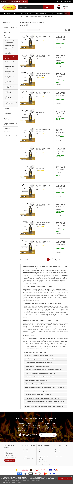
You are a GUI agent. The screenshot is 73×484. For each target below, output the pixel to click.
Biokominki (7, 135)
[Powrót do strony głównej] (22, 17)
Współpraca (58, 456)
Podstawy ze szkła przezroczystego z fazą (9, 47)
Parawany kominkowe (7, 119)
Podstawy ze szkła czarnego (9, 72)
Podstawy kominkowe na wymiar (9, 104)
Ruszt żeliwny (27, 454)
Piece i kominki (8, 131)
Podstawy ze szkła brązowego (9, 52)
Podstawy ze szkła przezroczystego (9, 41)
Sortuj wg (24, 29)
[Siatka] (66, 30)
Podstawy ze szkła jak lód (9, 62)
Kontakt (67, 13)
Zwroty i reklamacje (44, 464)
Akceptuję (65, 478)
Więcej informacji (5, 482)
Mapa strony (58, 454)
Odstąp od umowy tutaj (44, 456)
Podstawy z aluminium (8, 92)
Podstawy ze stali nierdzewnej (9, 87)
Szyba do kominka (28, 458)
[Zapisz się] (54, 435)
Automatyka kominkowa (7, 114)
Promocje (25, 452)
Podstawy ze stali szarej (9, 82)
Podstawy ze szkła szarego (9, 57)
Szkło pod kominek (28, 456)
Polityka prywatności (45, 460)
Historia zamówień (44, 454)
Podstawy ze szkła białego (9, 67)
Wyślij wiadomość (10, 460)
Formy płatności (43, 452)
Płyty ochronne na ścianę (9, 124)
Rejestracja (60, 1)
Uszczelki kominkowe (7, 109)
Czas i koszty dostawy (45, 449)
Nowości (25, 449)
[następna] (59, 259)
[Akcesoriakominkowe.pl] (9, 7)
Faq (56, 449)
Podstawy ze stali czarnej (9, 77)
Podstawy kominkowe (7, 36)
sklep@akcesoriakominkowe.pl (19, 1)
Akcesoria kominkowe (7, 31)
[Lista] (69, 30)
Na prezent (7, 128)
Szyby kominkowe (9, 27)
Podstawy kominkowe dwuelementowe (9, 97)
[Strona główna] (4, 13)
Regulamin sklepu (44, 462)
